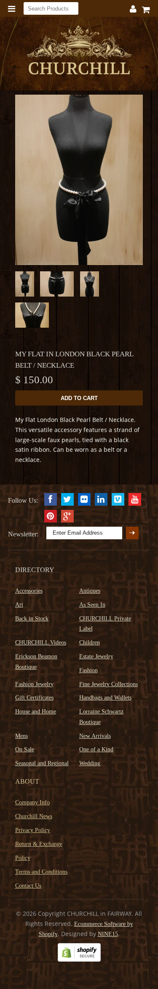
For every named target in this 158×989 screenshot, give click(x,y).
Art (19, 605)
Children (89, 642)
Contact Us (28, 886)
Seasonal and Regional (42, 763)
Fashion (88, 670)
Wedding (89, 763)
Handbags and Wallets (105, 698)
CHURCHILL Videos (40, 642)
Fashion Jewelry (34, 684)
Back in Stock (31, 618)
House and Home (35, 711)
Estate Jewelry (96, 656)
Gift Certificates (34, 698)
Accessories (29, 591)
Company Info (32, 802)
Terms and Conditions (41, 872)
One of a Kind (96, 749)
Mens (21, 736)
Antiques (89, 591)
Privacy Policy (32, 830)
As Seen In (92, 605)
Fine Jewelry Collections (108, 684)
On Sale (24, 749)
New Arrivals (95, 736)
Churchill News (33, 816)
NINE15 (108, 934)
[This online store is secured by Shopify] (79, 960)
